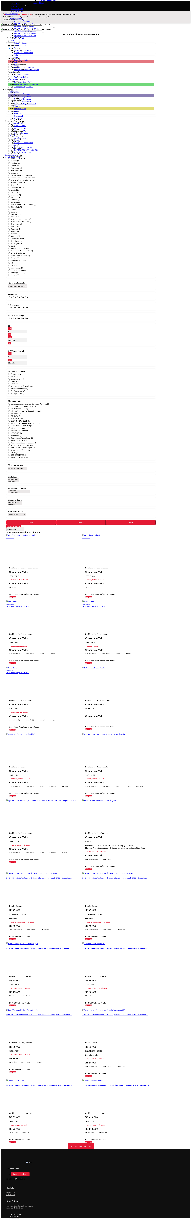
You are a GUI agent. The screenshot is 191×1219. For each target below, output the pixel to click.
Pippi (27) (15, 216)
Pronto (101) (16, 374)
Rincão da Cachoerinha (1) (22, 251)
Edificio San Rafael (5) (20, 428)
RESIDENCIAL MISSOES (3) (22, 445)
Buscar (31, 522)
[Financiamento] (15, 502)
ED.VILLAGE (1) (17, 418)
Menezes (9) (16, 195)
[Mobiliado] (13, 481)
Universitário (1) (18, 238)
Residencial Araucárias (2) (22, 438)
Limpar (81, 522)
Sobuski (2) (15, 234)
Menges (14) (16, 197)
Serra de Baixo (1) (18, 253)
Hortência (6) (16, 170)
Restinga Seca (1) (18, 272)
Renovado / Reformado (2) (22, 386)
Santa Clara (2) (17, 226)
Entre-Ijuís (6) (16, 243)
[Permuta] (15, 504)
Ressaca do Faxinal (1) (20, 248)
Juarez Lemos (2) (18, 182)
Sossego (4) (15, 236)
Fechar (131, 522)
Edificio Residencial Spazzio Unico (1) (26, 423)
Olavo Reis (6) (16, 207)
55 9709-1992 (10, 1193)
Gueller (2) (15, 163)
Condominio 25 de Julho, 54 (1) (23, 406)
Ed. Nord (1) (16, 413)
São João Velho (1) (18, 260)
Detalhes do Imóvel (18, 488)
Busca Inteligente (17, 283)
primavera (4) (16, 435)
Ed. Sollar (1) (16, 416)
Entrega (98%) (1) (18, 393)
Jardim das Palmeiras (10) (21, 175)
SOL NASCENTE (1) (19, 455)
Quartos (13, 294)
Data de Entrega (16, 465)
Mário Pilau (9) (17, 190)
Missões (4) (15, 199)
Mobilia (13, 477)
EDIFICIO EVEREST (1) (20, 421)
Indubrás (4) (16, 173)
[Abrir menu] (2, 9)
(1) (12, 263)
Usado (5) (15, 381)
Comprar (12, 597)
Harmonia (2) (16, 168)
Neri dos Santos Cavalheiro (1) (23, 204)
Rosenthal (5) (16, 224)
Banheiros (14, 305)
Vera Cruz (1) (16, 241)
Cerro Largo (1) (17, 268)
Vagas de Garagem (18, 315)
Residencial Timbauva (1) (21, 221)
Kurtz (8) (14, 185)
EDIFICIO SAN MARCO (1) (21, 426)
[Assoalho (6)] (19, 493)
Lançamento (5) (17, 379)
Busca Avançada (14, 526)
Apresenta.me (15, 1214)
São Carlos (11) (17, 231)
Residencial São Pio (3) (20, 450)
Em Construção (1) (18, 391)
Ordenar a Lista (16, 511)
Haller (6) (15, 165)
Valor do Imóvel (17, 351)
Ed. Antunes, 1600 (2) (19, 409)
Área (12, 326)
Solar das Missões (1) (19, 457)
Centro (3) (15, 246)
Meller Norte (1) (17, 192)
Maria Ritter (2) (17, 187)
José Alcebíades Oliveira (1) (22, 180)
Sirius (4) (14, 452)
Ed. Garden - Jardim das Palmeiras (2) (26, 411)
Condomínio (15, 401)
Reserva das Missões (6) (21, 219)
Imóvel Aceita (16, 500)
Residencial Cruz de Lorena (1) (24, 443)
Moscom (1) (15, 202)
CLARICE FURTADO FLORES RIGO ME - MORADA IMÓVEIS (17, 9)
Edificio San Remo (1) (20, 430)
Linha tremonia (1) (18, 270)
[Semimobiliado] (13, 479)
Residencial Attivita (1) (20, 440)
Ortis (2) (14, 212)
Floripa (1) (15, 161)
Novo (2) (14, 384)
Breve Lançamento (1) (20, 388)
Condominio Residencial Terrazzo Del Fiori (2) (30, 404)
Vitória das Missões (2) (20, 255)
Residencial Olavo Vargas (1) (23, 447)
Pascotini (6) (16, 214)
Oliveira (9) (15, 209)
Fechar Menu (38, 3)
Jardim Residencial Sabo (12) (23, 178)
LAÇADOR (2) (16, 433)
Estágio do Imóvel (17, 371)
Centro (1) (15, 258)
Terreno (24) (16, 376)
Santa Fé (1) (16, 229)
